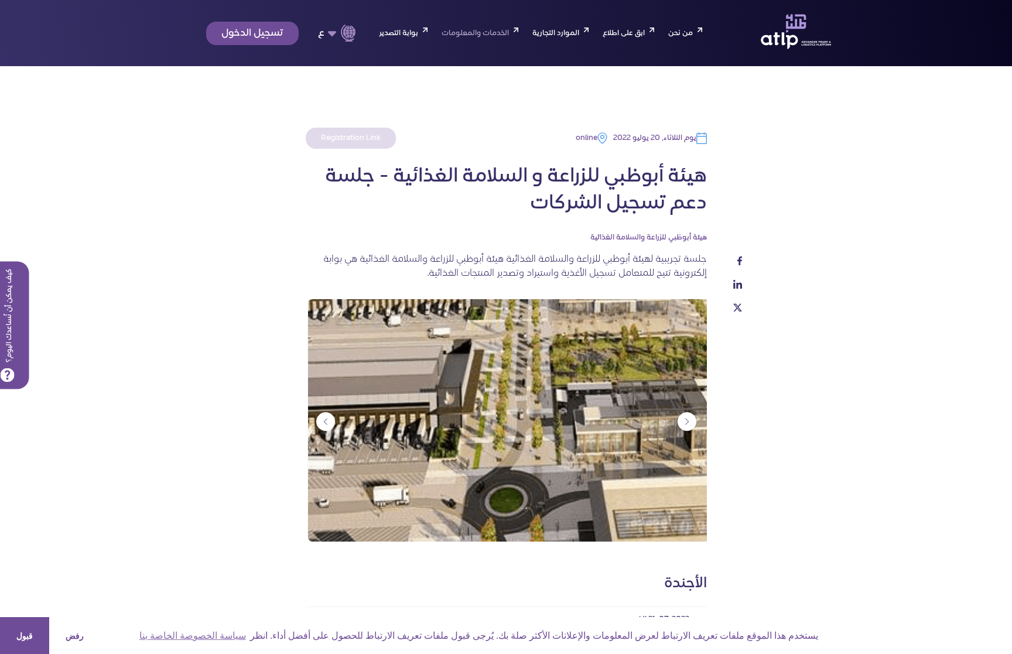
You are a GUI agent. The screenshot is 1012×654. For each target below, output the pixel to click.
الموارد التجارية (555, 33)
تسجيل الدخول (252, 33)
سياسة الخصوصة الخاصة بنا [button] (192, 636)
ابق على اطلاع (624, 33)
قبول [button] (24, 636)
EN (329, 53)
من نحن (680, 33)
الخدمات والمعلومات (475, 33)
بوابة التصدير (398, 33)
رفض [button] (75, 636)
